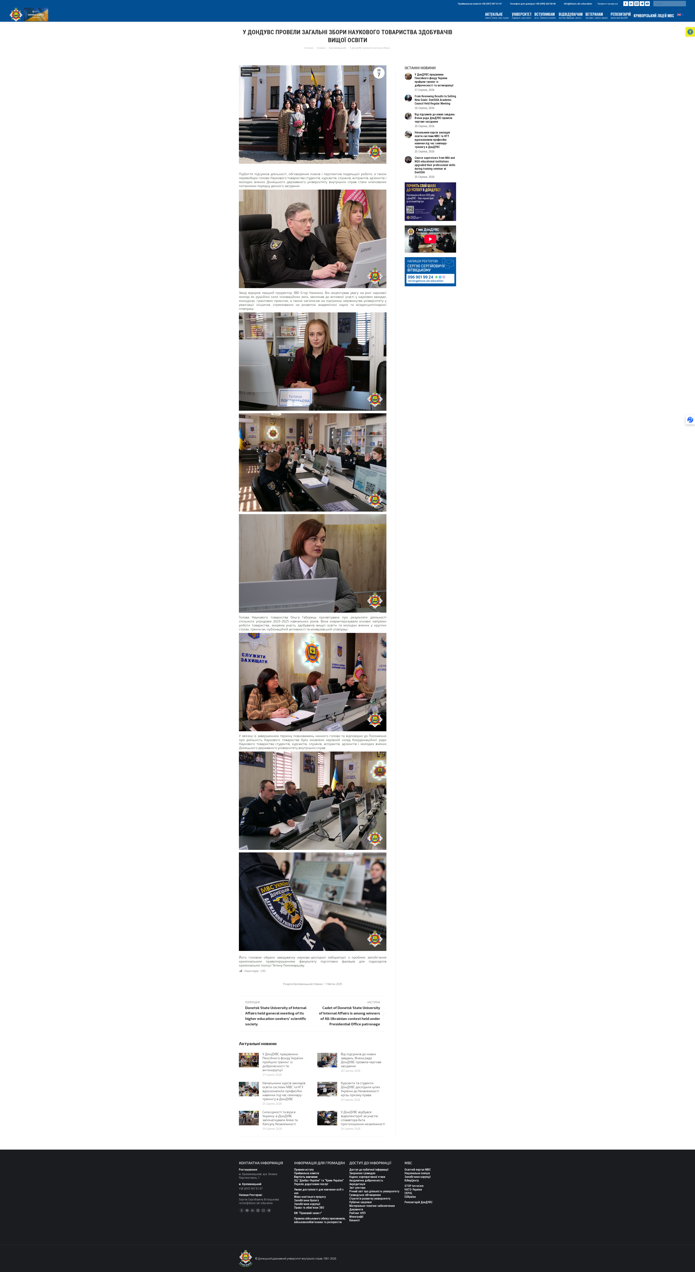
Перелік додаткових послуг (311, 1184)
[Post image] (249, 1060)
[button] (690, 32)
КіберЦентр (412, 1180)
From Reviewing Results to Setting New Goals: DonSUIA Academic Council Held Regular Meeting (435, 100)
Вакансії (354, 1220)
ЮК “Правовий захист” (308, 1213)
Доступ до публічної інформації (368, 1169)
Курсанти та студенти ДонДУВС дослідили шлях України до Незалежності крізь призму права (360, 1089)
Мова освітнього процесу (310, 1196)
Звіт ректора (357, 1187)
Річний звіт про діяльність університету (374, 1191)
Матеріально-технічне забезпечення (372, 1206)
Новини (246, 74)
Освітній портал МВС (418, 1169)
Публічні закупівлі (360, 1202)
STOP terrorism (414, 1186)
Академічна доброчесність (366, 1180)
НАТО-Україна (413, 1189)
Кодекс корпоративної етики (367, 1177)
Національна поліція (417, 1173)
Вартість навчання (305, 1177)
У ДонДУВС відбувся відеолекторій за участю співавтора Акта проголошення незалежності (363, 1118)
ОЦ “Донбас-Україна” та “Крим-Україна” (319, 1180)
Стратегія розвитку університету (369, 1198)
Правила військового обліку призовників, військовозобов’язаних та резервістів (320, 1220)
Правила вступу (304, 1169)
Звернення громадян (362, 1173)
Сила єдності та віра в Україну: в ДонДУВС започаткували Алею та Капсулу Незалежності (280, 1118)
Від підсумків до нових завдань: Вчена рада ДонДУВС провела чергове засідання (361, 1060)
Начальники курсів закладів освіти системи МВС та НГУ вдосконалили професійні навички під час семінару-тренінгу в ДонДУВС (283, 1091)
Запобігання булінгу (306, 1200)
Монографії (356, 1216)
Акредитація (357, 1184)
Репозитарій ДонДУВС (418, 1202)
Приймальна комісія (306, 1173)
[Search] (682, 3)
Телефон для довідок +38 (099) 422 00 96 (533, 3)
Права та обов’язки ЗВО (309, 1207)
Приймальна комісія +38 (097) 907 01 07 (480, 3)
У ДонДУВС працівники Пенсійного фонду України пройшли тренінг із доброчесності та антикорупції (282, 1062)
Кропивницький (250, 69)
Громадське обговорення (365, 1195)
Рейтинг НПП (357, 1213)
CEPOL (408, 1193)
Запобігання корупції (307, 1204)
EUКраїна (410, 1196)
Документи (356, 1209)
